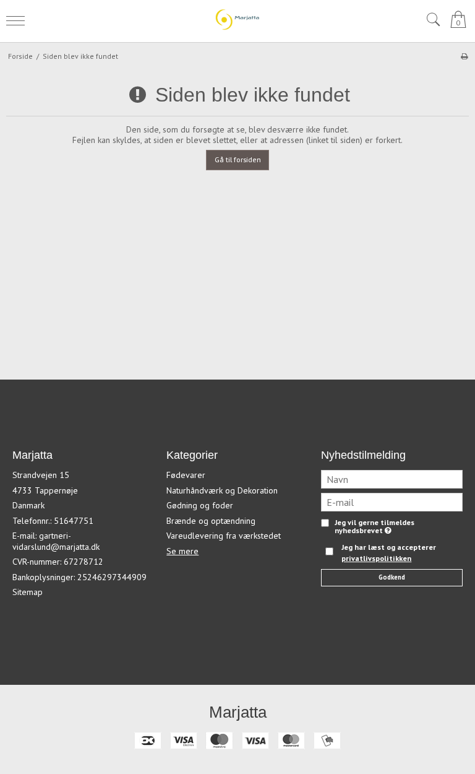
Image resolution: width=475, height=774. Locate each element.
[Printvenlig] (464, 56)
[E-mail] (392, 501)
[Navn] (392, 478)
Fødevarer (185, 474)
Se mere (182, 551)
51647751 (73, 520)
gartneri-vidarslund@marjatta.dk (56, 541)
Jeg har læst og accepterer (388, 552)
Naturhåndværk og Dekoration (222, 490)
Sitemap (27, 592)
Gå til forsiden (238, 159)
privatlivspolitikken (376, 558)
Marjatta (238, 712)
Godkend (392, 577)
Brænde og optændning (210, 520)
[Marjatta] (237, 19)
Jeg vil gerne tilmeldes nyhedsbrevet (374, 526)
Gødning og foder (199, 505)
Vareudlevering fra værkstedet (223, 535)
